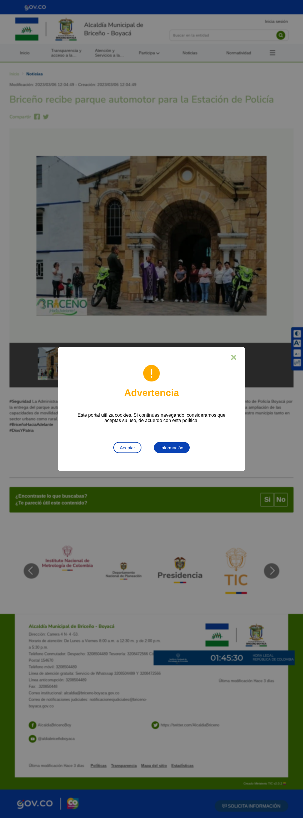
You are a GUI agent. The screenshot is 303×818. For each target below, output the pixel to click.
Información (171, 447)
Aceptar (127, 447)
